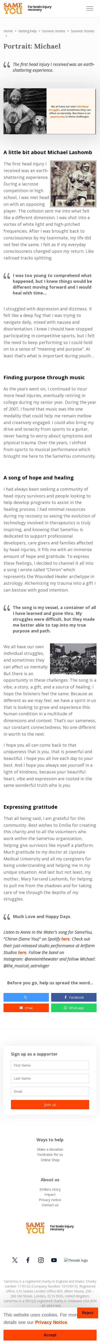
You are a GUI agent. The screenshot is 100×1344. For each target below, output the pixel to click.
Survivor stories (53, 31)
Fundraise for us (50, 1154)
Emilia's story (50, 1189)
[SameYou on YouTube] (54, 1260)
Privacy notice (50, 1199)
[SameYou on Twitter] (15, 1260)
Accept (50, 1335)
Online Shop (50, 1159)
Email (29, 1008)
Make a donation (50, 1149)
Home (8, 31)
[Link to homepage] (30, 8)
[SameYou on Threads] (75, 1260)
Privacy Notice (51, 1322)
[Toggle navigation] (89, 9)
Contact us (50, 1204)
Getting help (27, 31)
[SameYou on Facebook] (28, 1260)
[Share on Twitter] (26, 997)
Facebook (76, 997)
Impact (50, 1194)
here (65, 939)
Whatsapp (76, 1008)
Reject (87, 1313)
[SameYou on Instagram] (41, 1260)
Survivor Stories (82, 31)
